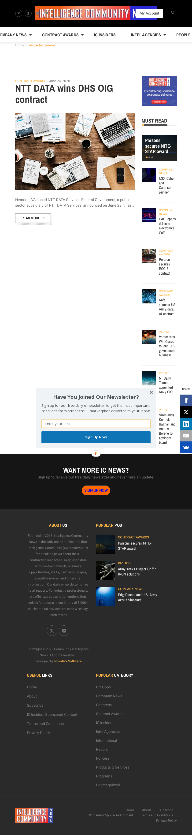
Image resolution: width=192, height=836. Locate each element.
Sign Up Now (96, 437)
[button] (96, 396)
